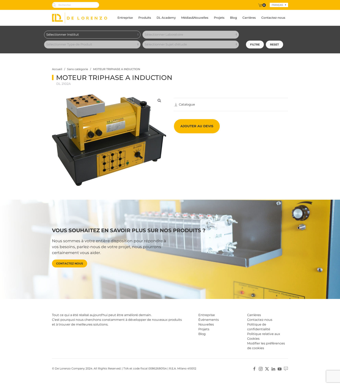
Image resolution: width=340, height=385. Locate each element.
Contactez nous (69, 263)
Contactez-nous (273, 17)
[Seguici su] (286, 369)
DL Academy (166, 17)
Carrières (249, 17)
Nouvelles (206, 324)
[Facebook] (254, 369)
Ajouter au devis (196, 126)
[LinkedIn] (273, 369)
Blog (233, 17)
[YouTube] (279, 369)
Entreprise (125, 17)
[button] (159, 100)
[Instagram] (261, 369)
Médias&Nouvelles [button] (194, 17)
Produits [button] (144, 17)
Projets (219, 17)
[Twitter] (267, 369)
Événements (208, 320)
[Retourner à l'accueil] (79, 18)
